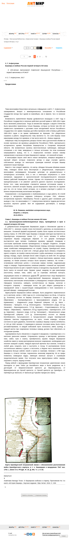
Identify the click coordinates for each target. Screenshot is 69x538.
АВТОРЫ (21, 34)
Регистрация (10, 3)
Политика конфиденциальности (51, 535)
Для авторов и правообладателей (51, 533)
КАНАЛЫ (56, 34)
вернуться (8, 476)
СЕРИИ (44, 34)
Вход (3, 3)
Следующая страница (41, 495)
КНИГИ (33, 34)
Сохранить (59, 47)
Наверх (64, 536)
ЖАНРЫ (11, 34)
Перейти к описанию (27, 495)
